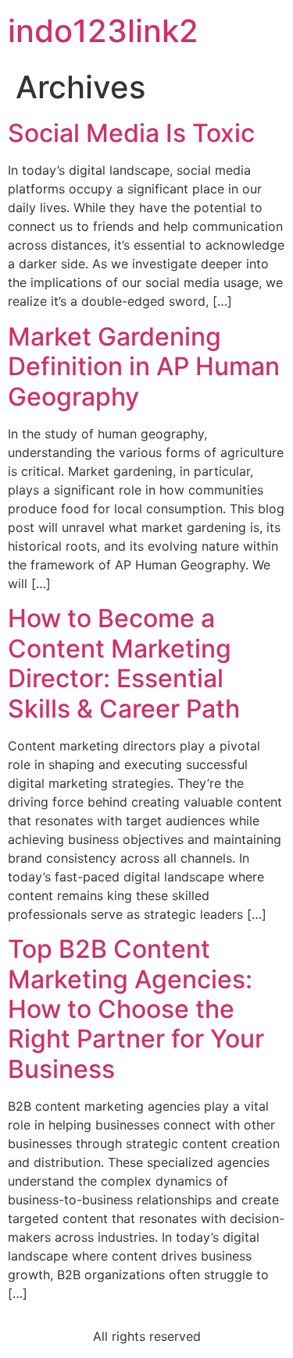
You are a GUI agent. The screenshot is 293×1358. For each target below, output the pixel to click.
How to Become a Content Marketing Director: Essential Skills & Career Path (124, 663)
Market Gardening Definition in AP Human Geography (144, 366)
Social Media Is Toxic (131, 133)
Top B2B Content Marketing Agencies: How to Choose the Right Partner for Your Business (136, 1009)
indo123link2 (103, 31)
